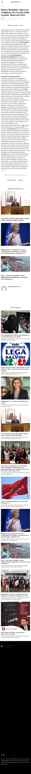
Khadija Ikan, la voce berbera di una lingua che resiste (14, 402)
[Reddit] (23, 175)
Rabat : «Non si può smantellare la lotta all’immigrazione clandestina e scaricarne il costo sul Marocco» (14, 277)
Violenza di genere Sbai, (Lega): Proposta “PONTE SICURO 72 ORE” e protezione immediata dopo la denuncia (15, 369)
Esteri (2, 6)
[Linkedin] (17, 175)
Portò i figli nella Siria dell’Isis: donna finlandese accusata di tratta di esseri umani (15, 336)
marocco (20, 180)
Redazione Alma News (14, 286)
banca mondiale (11, 180)
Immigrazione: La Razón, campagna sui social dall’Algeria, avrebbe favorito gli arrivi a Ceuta (14, 595)
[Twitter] (11, 175)
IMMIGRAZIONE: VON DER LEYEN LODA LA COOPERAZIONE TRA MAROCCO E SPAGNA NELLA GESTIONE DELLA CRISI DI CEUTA (14, 251)
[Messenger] (8, 175)
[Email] (26, 175)
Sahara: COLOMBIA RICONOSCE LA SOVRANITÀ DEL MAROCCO (14, 502)
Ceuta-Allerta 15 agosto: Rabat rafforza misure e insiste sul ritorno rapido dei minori (15, 219)
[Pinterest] (14, 175)
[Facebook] (5, 175)
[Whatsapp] (20, 175)
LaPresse (3, 170)
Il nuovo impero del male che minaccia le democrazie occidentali (13, 633)
